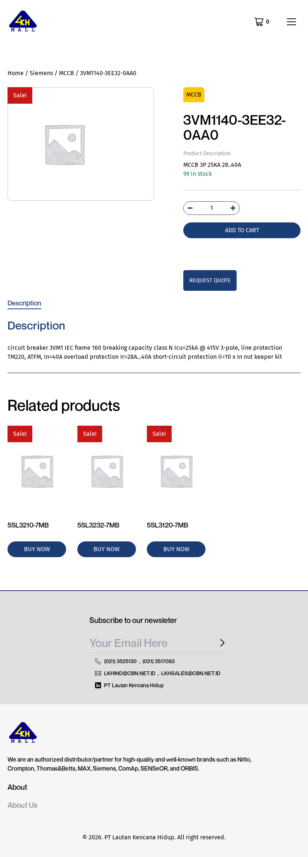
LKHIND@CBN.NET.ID (130, 673)
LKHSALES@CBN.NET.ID (190, 673)
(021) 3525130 (120, 661)
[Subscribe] (220, 643)
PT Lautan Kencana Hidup (134, 685)
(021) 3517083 (158, 661)
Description (24, 303)
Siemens (41, 73)
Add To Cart (242, 230)
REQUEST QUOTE (210, 280)
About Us (23, 805)
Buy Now (37, 549)
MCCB (66, 73)
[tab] (24, 303)
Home (16, 73)
